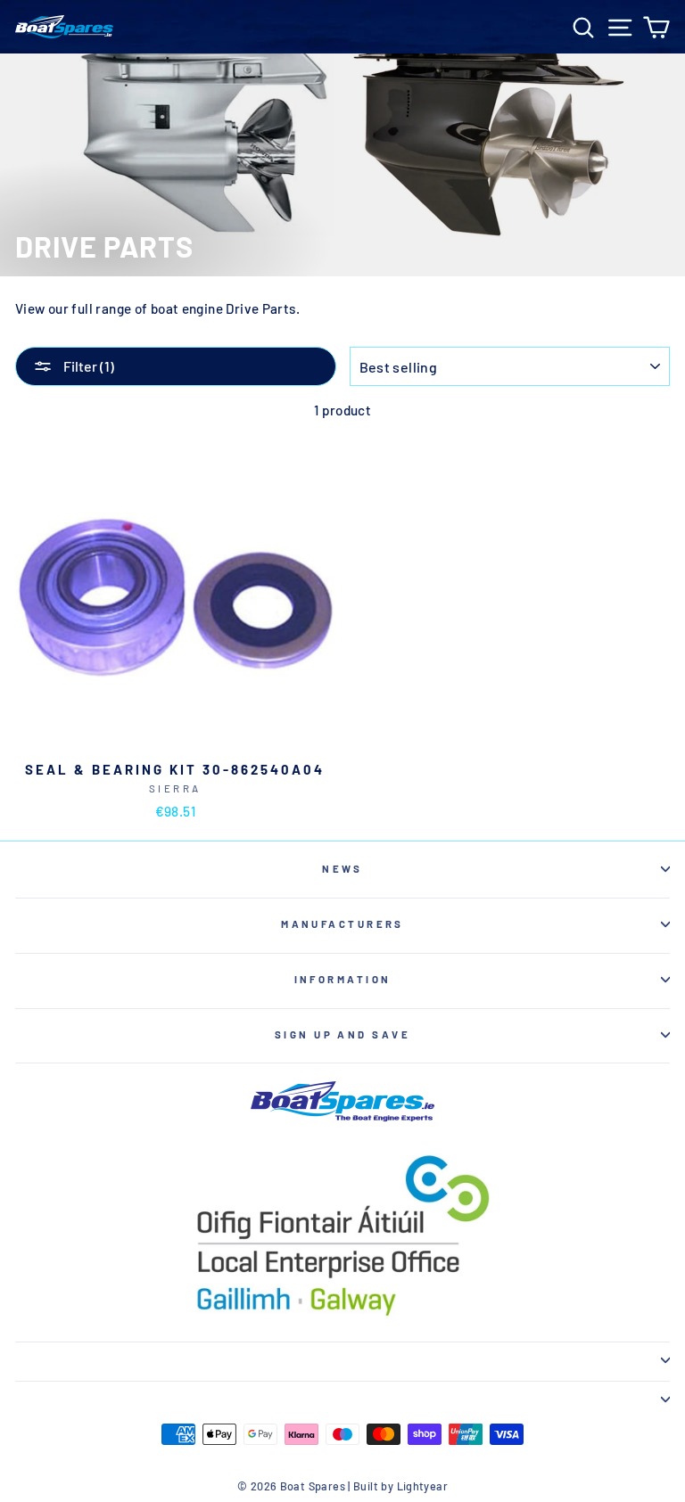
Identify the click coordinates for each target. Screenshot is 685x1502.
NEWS (342, 868)
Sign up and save (342, 1034)
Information (343, 979)
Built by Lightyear (400, 1486)
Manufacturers (342, 924)
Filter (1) (87, 365)
